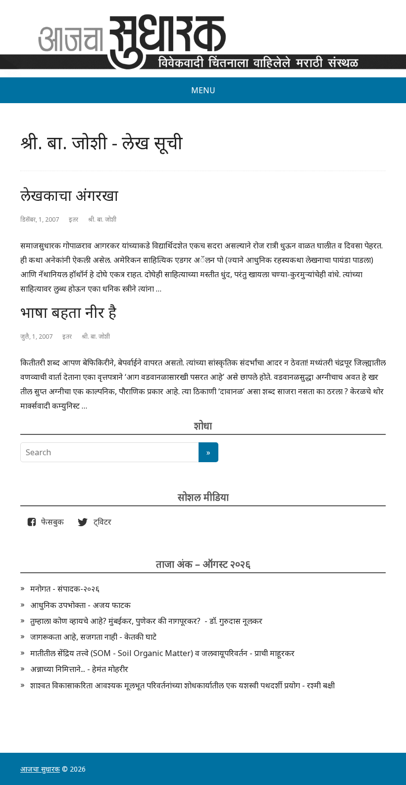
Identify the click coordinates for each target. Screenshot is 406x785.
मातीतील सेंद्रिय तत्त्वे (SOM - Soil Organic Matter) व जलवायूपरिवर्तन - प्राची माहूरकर (162, 653)
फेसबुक (50, 521)
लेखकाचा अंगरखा (69, 195)
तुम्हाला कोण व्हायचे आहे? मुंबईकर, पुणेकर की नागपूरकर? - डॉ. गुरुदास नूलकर (146, 620)
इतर (73, 219)
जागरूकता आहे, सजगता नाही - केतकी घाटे (93, 636)
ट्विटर (99, 521)
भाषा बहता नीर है (68, 312)
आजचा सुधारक (40, 769)
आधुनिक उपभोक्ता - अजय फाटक (80, 605)
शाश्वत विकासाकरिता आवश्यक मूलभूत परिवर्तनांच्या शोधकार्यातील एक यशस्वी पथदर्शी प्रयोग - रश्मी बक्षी (182, 685)
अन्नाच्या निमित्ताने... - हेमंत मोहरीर (79, 669)
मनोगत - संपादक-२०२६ (65, 588)
